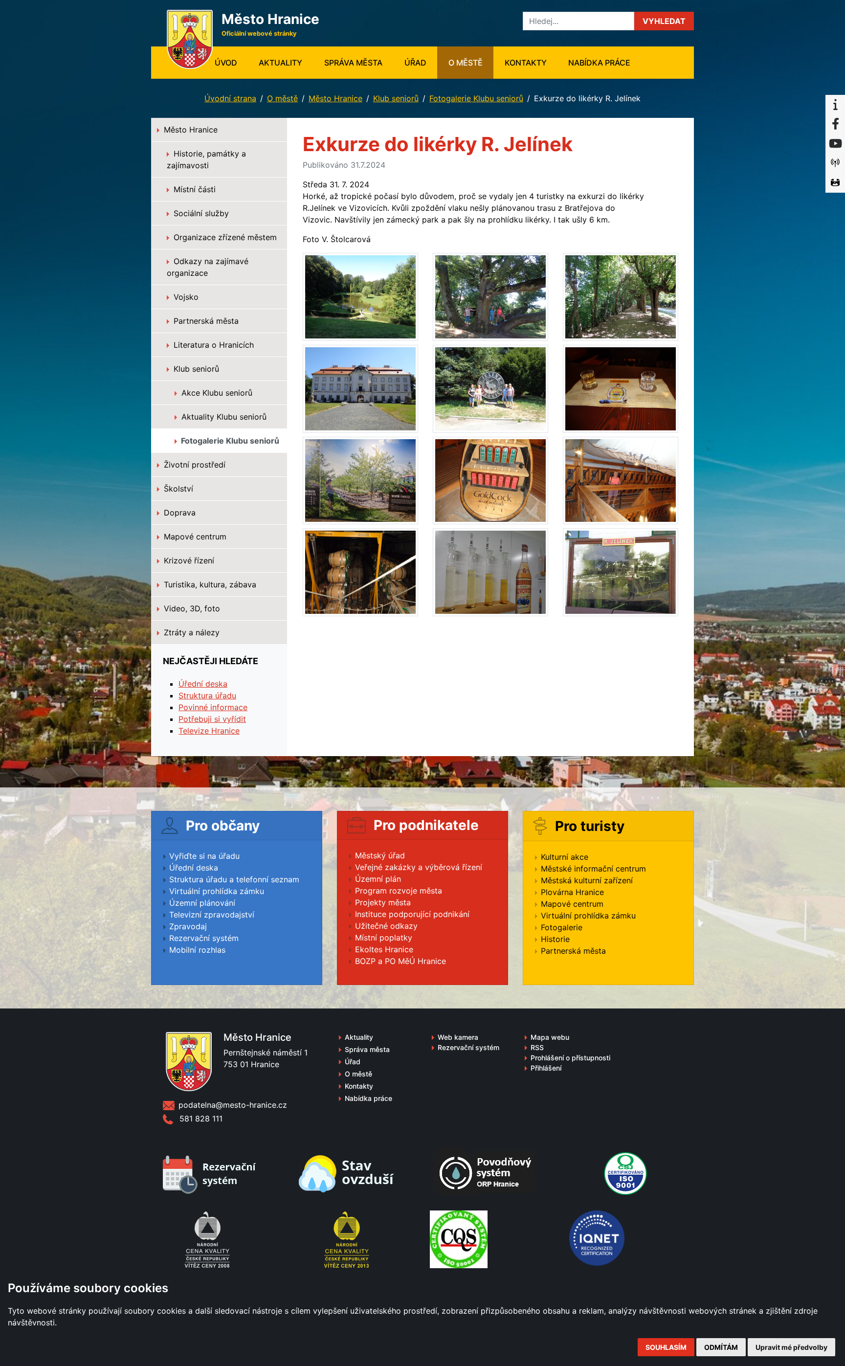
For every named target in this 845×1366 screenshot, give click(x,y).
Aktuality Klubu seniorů (223, 417)
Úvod (231, 62)
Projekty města (383, 902)
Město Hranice (335, 98)
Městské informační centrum (593, 868)
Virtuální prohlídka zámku (216, 891)
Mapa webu (550, 1037)
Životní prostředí (193, 465)
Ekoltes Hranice (384, 949)
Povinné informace (212, 707)
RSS (537, 1047)
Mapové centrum (193, 536)
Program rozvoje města (398, 891)
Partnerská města (205, 321)
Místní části (193, 189)
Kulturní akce (564, 857)
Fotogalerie (561, 927)
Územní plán (378, 879)
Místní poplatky (383, 937)
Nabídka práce (599, 62)
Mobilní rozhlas (197, 950)
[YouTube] (835, 144)
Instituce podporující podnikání (412, 914)
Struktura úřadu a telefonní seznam (234, 879)
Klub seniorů (396, 98)
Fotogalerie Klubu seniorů (476, 98)
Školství (177, 488)
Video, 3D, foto (190, 608)
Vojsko (185, 297)
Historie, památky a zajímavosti (206, 159)
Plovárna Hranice (572, 892)
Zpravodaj (188, 926)
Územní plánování (202, 903)
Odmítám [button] (721, 1347)
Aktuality (280, 62)
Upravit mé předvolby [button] (791, 1347)
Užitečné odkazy (386, 926)
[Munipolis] (835, 163)
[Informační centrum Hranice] (835, 104)
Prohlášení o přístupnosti (570, 1057)
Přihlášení (546, 1068)
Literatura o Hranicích (212, 345)
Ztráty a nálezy (190, 632)
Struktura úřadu (207, 695)
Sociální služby (200, 213)
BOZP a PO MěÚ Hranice (400, 961)
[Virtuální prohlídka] (835, 183)
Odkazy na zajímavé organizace (207, 267)
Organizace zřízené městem (224, 237)
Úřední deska (202, 684)
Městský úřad (380, 855)
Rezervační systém (204, 938)
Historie (555, 939)
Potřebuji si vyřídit (212, 719)
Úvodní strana (230, 98)
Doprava (178, 512)
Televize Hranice (209, 731)
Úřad (415, 62)
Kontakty (526, 62)
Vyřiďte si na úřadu (204, 856)
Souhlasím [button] (666, 1347)
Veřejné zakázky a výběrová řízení (418, 867)
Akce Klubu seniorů (215, 393)
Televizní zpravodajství (211, 914)
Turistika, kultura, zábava (208, 584)
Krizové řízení (187, 560)
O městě (465, 62)
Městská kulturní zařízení (587, 880)
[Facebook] (835, 124)
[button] (664, 21)
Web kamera (458, 1037)
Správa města (353, 62)
